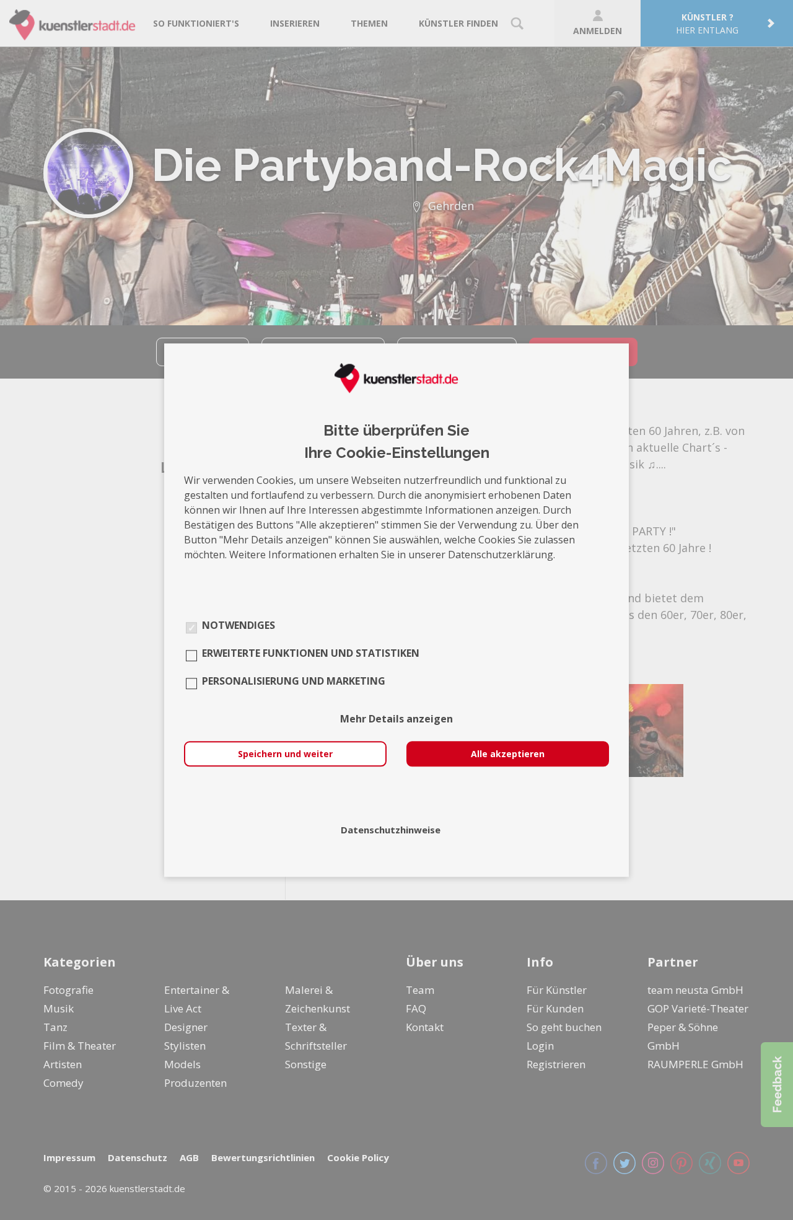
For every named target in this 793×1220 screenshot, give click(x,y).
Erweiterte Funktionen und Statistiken (310, 653)
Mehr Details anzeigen (396, 719)
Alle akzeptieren (508, 754)
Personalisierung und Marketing (293, 681)
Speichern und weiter (285, 754)
